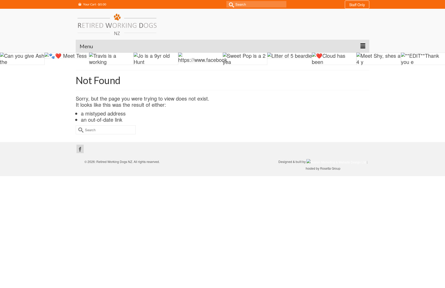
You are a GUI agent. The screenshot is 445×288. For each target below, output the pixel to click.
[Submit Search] (230, 4)
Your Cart (94, 4)
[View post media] (22, 59)
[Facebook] (80, 149)
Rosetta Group (330, 168)
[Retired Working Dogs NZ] (117, 24)
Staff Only (357, 4)
